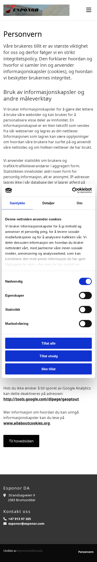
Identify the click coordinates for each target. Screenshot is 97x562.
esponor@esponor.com (26, 523)
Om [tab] (79, 203)
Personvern (86, 552)
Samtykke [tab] (17, 203)
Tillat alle (48, 343)
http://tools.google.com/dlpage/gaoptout (41, 399)
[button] (21, 441)
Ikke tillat (48, 369)
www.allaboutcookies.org (26, 423)
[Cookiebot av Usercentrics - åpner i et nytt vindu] (72, 190)
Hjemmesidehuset (29, 551)
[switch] (85, 295)
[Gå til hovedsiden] (36, 10)
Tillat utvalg (48, 356)
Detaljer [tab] (48, 203)
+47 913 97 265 (19, 519)
